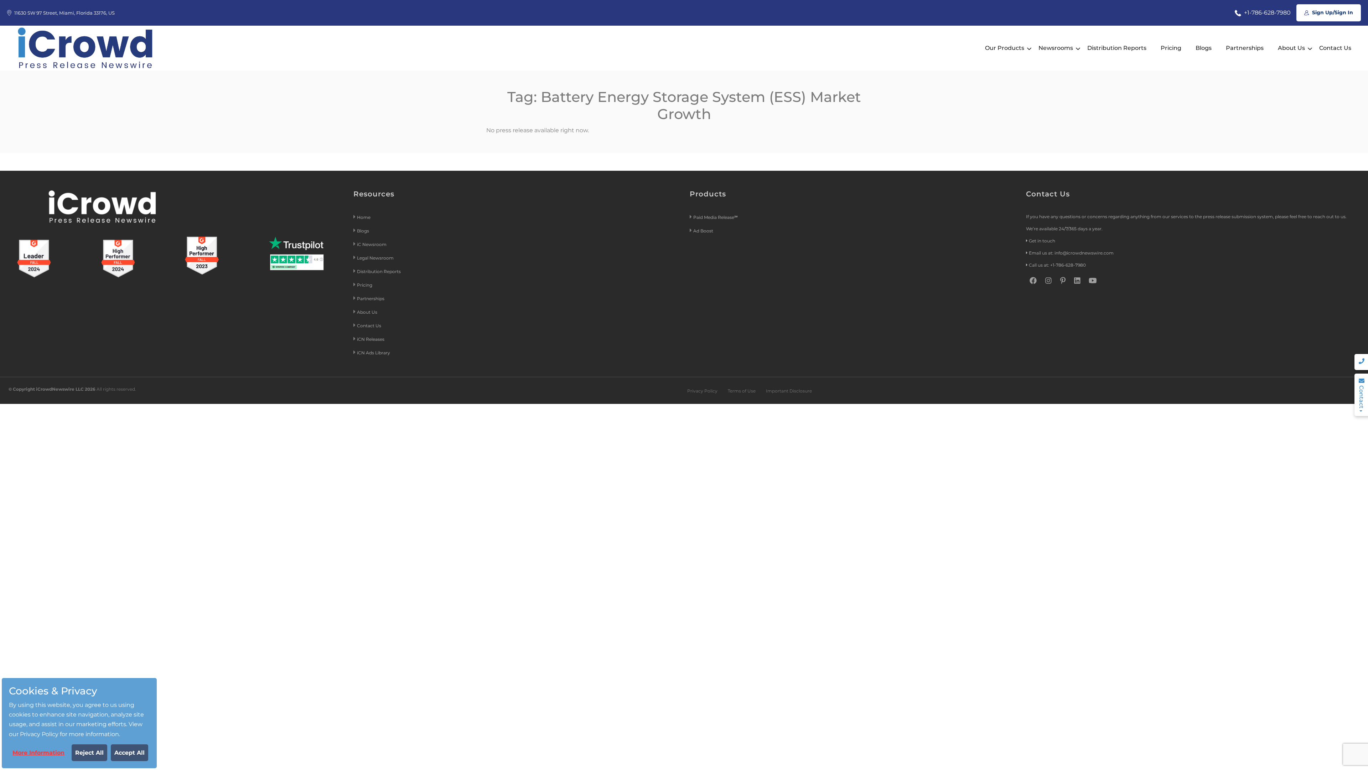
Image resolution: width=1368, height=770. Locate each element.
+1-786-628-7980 (1267, 12)
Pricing (1171, 48)
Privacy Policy (702, 391)
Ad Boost (703, 230)
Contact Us (1335, 48)
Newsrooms (1055, 48)
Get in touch (1042, 240)
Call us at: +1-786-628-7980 (1057, 265)
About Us (1291, 48)
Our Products (1004, 48)
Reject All (89, 752)
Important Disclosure (789, 391)
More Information (38, 752)
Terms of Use (742, 391)
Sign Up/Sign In (1332, 12)
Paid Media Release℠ (715, 217)
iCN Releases (370, 339)
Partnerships (1245, 48)
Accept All (129, 752)
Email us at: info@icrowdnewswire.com (1071, 253)
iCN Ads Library (373, 352)
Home (363, 217)
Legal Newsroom (376, 258)
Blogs (1204, 48)
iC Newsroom (372, 244)
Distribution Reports (1116, 48)
